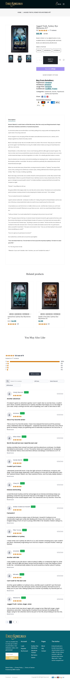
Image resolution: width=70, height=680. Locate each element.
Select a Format (41, 47)
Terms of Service (29, 667)
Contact (43, 651)
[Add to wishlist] (60, 60)
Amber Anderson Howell (24, 507)
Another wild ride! (13, 557)
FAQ (42, 648)
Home (19, 12)
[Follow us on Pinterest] (47, 97)
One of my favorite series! (16, 420)
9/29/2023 (60, 394)
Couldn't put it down (14, 466)
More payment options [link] (50, 75)
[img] (17, 395)
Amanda (18, 551)
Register (23, 648)
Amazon (48, 83)
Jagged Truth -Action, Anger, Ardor (19, 604)
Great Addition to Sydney (16, 536)
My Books (34, 655)
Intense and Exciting (14, 490)
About (43, 646)
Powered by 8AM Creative (13, 669)
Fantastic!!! (11, 513)
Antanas (18, 413)
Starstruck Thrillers (34, 651)
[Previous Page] (7, 622)
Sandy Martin (20, 460)
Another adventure (13, 399)
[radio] (39, 50)
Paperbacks (60, 91)
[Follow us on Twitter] (45, 97)
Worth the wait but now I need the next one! (22, 443)
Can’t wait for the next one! (16, 581)
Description (11, 120)
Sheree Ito (19, 598)
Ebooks (54, 91)
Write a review (35, 374)
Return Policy (9, 667)
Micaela (18, 574)
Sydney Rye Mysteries (51, 94)
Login (22, 646)
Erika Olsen (19, 437)
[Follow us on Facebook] (42, 97)
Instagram (15, 677)
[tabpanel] (35, 501)
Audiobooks (48, 91)
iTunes (54, 89)
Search (33, 657)
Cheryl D (18, 483)
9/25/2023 (60, 485)
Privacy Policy (19, 667)
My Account (24, 651)
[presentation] (30, 314)
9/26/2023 (60, 438)
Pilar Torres (19, 530)
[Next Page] (17, 622)
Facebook (8, 677)
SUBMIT (12, 658)
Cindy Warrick (20, 392)
